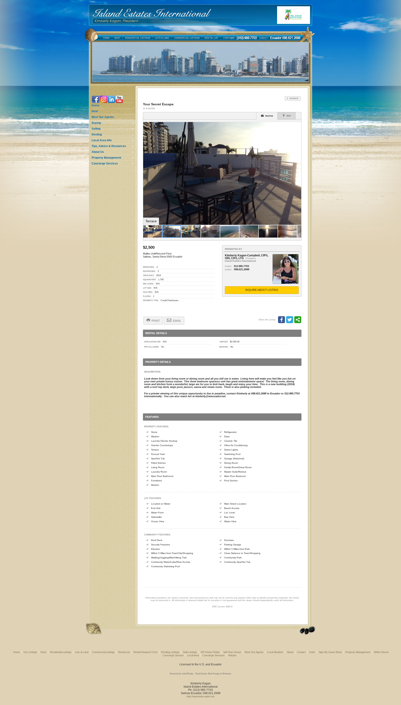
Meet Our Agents (103, 117)
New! (95, 111)
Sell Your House (232, 652)
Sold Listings (190, 652)
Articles (232, 655)
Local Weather (275, 652)
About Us (98, 152)
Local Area (193, 655)
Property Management (106, 157)
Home (96, 105)
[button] (297, 126)
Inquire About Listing (261, 290)
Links (312, 652)
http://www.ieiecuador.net (200, 696)
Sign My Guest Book (330, 652)
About (290, 652)
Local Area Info (102, 140)
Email (176, 320)
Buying (96, 123)
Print (155, 320)
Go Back (293, 98)
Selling (96, 128)
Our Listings (30, 652)
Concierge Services (105, 163)
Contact (301, 652)
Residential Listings (60, 652)
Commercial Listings (103, 652)
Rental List (124, 652)
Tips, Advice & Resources (109, 146)
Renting (97, 134)
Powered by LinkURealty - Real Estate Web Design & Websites (200, 674)
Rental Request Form (145, 652)
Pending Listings (170, 652)
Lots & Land (81, 652)
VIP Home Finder (210, 652)
